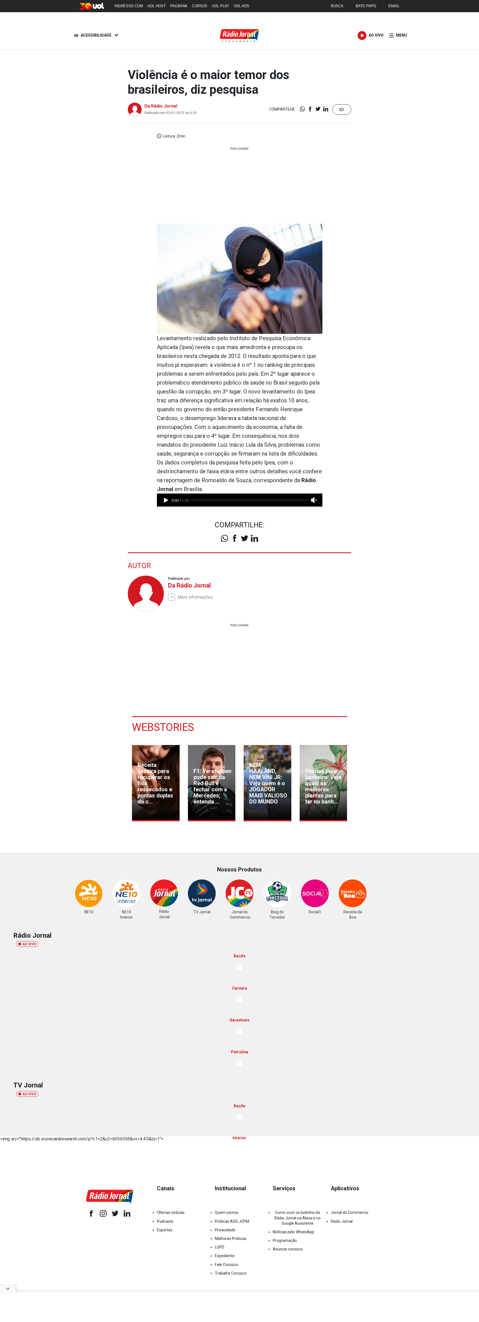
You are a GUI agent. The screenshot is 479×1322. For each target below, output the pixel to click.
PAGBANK (179, 6)
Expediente (225, 1256)
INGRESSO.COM (128, 6)
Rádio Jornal (342, 1221)
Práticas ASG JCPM (232, 1221)
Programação (285, 1240)
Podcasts (165, 1221)
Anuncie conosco (288, 1249)
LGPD (219, 1247)
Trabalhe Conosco (230, 1273)
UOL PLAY (220, 6)
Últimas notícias (171, 1212)
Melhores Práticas (230, 1238)
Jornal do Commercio (349, 1212)
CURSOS (199, 6)
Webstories (163, 727)
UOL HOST (156, 6)
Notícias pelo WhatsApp (293, 1232)
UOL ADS (241, 6)
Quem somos (226, 1212)
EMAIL (393, 6)
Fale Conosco (226, 1264)
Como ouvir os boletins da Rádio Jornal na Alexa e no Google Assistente (297, 1217)
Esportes (164, 1230)
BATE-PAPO (366, 6)
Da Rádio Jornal (160, 106)
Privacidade (225, 1230)
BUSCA (337, 6)
